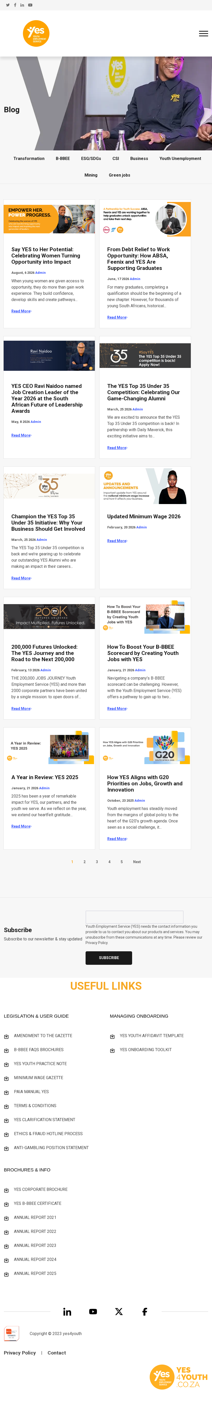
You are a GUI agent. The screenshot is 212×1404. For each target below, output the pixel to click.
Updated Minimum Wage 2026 (144, 516)
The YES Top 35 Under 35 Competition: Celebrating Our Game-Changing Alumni (143, 392)
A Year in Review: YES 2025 (44, 777)
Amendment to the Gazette (43, 1035)
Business (139, 158)
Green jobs (119, 175)
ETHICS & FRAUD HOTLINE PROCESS (48, 1133)
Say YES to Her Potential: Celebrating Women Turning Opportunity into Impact (45, 255)
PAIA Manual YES (31, 1091)
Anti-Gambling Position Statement (51, 1147)
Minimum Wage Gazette (38, 1077)
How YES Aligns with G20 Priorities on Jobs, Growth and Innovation (145, 783)
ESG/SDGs (91, 158)
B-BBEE (63, 158)
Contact (57, 1353)
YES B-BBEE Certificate (37, 1203)
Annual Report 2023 (35, 1245)
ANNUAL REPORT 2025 (35, 1273)
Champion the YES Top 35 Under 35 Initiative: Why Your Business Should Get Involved (48, 522)
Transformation (28, 158)
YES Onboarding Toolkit (146, 1049)
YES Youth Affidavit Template (152, 1035)
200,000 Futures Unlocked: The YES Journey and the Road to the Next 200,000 (44, 653)
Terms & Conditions (35, 1105)
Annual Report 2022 (35, 1231)
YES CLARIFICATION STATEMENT (44, 1119)
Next (137, 862)
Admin (40, 273)
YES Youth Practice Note (40, 1063)
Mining (91, 175)
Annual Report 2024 (35, 1259)
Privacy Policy (20, 1353)
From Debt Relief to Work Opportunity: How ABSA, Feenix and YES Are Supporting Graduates (138, 258)
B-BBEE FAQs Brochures (39, 1049)
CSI (115, 158)
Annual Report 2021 (35, 1217)
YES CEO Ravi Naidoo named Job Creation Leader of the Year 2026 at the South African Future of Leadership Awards (47, 398)
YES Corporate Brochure (40, 1189)
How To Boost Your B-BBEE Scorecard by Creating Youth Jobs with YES (143, 653)
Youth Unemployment (180, 158)
